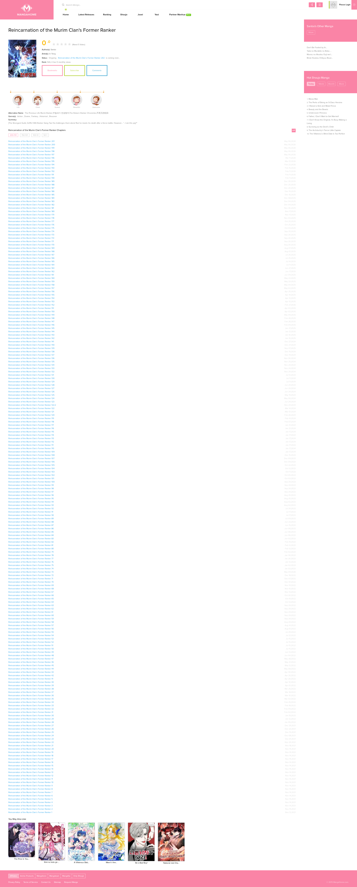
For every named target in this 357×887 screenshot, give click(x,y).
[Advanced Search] (312, 4)
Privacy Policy (14, 882)
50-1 (45, 135)
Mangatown (54, 876)
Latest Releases (86, 14)
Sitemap (57, 882)
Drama (27, 116)
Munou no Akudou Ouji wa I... (319, 55)
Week (321, 84)
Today (311, 84)
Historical (44, 116)
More (310, 32)
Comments (97, 71)
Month (331, 84)
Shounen (53, 116)
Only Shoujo (78, 876)
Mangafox (66, 876)
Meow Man (313, 99)
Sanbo (53, 50)
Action (20, 116)
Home (66, 14)
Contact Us (46, 882)
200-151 (13, 135)
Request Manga (71, 882)
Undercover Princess (318, 113)
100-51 (35, 135)
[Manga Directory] (319, 4)
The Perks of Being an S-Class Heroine (325, 103)
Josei (140, 14)
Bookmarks (52, 71)
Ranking (107, 14)
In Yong (52, 54)
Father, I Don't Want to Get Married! (324, 116)
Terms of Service (30, 882)
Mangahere (41, 876)
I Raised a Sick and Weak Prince (322, 106)
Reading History (354, 5)
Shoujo (123, 14)
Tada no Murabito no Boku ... (319, 51)
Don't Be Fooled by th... (317, 48)
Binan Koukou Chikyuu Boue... (320, 58)
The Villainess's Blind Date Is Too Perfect (327, 134)
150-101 (25, 135)
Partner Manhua (179, 14)
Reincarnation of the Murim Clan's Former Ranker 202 (81, 58)
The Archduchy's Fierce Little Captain (325, 130)
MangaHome (27, 9)
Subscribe (74, 71)
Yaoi (157, 14)
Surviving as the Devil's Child (321, 127)
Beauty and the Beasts (318, 109)
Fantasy (34, 116)
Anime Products (27, 876)
